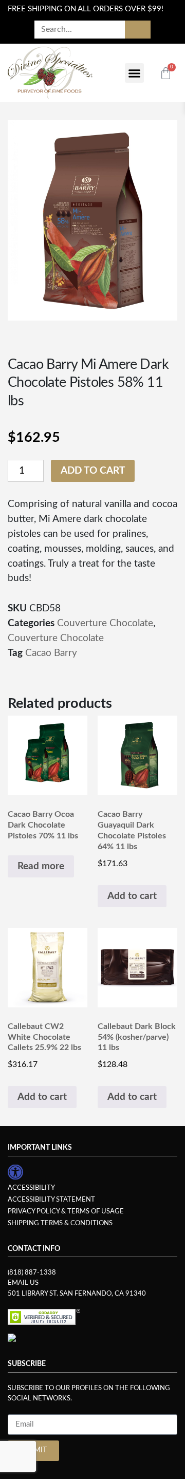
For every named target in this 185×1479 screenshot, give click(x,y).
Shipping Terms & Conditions (60, 1223)
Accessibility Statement (51, 1199)
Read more (40, 866)
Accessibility (31, 1188)
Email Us (23, 1283)
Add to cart (93, 471)
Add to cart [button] (132, 896)
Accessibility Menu (15, 1172)
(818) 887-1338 (32, 1272)
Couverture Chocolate (105, 623)
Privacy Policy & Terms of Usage (66, 1211)
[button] (134, 73)
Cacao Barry (51, 653)
